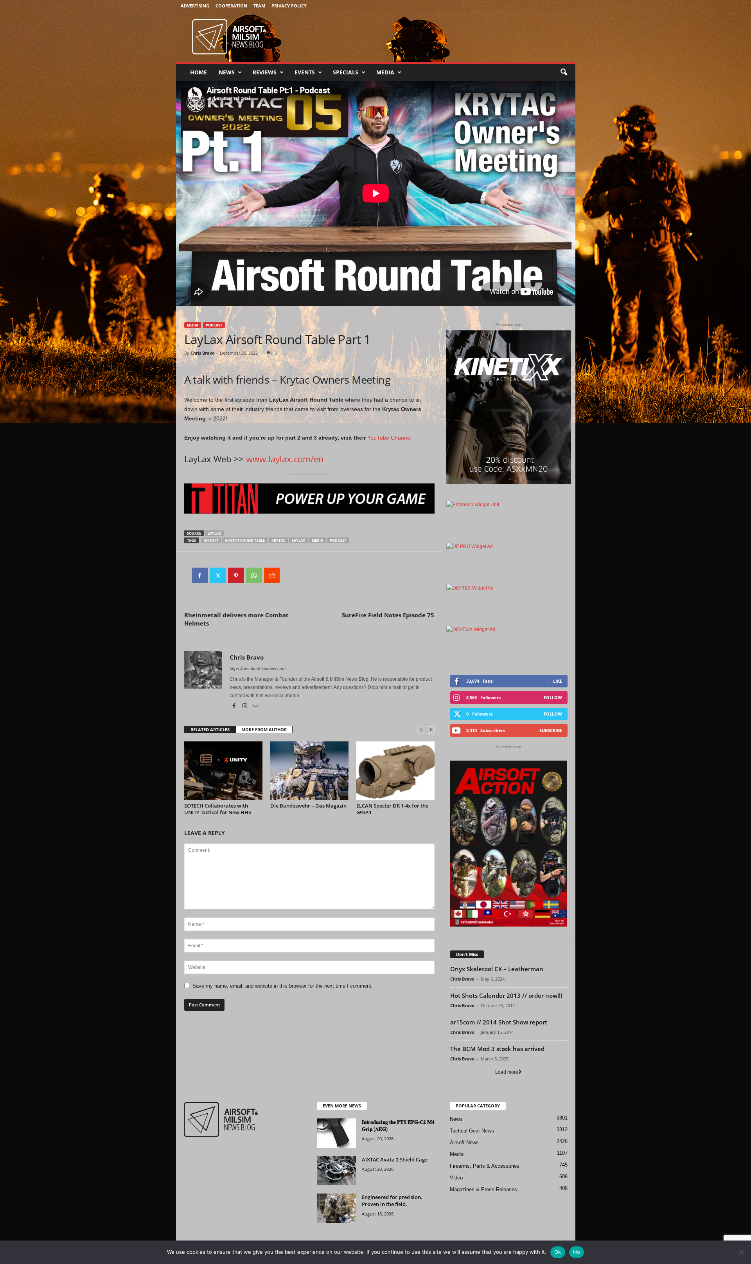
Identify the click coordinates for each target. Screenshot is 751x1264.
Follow (553, 697)
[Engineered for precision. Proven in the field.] (336, 1208)
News (227, 72)
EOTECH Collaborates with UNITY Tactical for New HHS (217, 809)
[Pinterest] (236, 575)
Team (259, 6)
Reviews (265, 72)
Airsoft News (464, 1142)
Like (557, 681)
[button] (563, 72)
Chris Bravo (202, 353)
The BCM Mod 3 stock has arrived (497, 1049)
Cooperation (231, 6)
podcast (338, 540)
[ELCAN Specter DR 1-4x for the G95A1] (395, 770)
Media (385, 72)
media (317, 540)
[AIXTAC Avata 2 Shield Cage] (336, 1170)
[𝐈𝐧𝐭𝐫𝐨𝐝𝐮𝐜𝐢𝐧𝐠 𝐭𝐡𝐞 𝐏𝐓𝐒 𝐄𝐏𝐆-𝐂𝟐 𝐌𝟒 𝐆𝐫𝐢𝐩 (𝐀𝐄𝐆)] (336, 1133)
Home (198, 72)
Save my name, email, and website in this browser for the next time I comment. (282, 986)
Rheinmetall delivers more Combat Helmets (236, 619)
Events (305, 72)
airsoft (211, 540)
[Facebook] (200, 575)
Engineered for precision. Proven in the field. (392, 1201)
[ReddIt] (272, 575)
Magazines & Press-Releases (483, 1189)
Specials (345, 72)
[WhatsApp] (254, 575)
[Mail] (255, 706)
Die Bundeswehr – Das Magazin (308, 805)
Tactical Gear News (472, 1131)
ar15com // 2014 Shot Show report (498, 1022)
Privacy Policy (289, 6)
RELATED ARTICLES (210, 729)
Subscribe (550, 730)
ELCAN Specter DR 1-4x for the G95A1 (392, 809)
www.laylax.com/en (285, 459)
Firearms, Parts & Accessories (484, 1166)
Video (456, 1178)
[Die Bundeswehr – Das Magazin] (309, 770)
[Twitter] (218, 575)
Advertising (195, 6)
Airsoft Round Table (245, 540)
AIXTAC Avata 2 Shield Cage (395, 1159)
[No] (741, 1252)
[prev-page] (421, 730)
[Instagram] (245, 706)
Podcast (214, 325)
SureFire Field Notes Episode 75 (388, 615)
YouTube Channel (389, 438)
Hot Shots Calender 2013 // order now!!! (506, 995)
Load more (506, 1072)
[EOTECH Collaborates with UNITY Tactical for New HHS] (223, 770)
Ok (557, 1252)
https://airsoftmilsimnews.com (258, 668)
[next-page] (431, 730)
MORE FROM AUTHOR (264, 729)
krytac (278, 540)
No (576, 1252)
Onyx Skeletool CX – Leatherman (496, 969)
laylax (214, 533)
